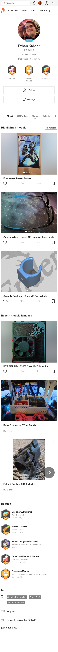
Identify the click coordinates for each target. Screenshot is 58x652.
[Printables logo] (3, 10)
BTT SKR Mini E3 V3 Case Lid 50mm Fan (26, 366)
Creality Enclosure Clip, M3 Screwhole (25, 296)
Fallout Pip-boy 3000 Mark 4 (19, 484)
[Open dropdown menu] (54, 32)
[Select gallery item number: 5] (33, 172)
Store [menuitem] (23, 10)
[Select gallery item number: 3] (29, 172)
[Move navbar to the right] (55, 10)
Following (35, 59)
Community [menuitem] (44, 10)
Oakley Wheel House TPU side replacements (28, 237)
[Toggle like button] (5, 183)
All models (51, 127)
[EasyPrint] (34, 3)
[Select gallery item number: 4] (31, 172)
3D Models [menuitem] (13, 10)
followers (23, 59)
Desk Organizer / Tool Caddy (19, 425)
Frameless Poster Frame (17, 178)
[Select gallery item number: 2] (26, 172)
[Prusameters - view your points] (40, 3)
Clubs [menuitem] (32, 10)
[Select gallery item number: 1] (24, 172)
